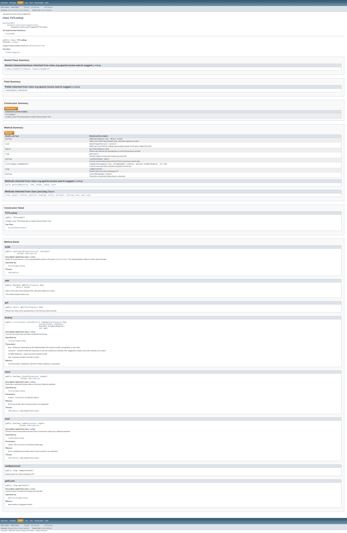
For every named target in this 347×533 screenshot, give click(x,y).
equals (15, 195)
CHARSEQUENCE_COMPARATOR (16, 90)
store (91, 174)
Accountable (10, 34)
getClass (33, 195)
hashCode (42, 195)
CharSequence (99, 139)
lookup (92, 164)
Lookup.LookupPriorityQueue (17, 69)
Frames (27, 7)
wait (77, 195)
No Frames (35, 7)
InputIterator (101, 144)
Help (46, 3)
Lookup (14, 42)
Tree (31, 3)
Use (26, 3)
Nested (10, 10)
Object (113, 139)
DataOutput (100, 174)
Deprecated (39, 3)
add (90, 139)
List (7, 164)
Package (12, 3)
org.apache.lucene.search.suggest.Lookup (22, 25)
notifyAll (60, 195)
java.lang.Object (9, 23)
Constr (20, 10)
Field (15, 10)
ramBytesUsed (95, 169)
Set (114, 164)
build (91, 144)
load (91, 159)
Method (26, 10)
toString (70, 195)
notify (51, 195)
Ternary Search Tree (37, 46)
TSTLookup (9, 115)
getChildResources (20, 185)
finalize (23, 195)
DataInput (98, 159)
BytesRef (121, 164)
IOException (31, 253)
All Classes (48, 7)
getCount (93, 154)
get (90, 149)
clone (7, 195)
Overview (4, 3)
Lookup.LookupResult (41, 69)
